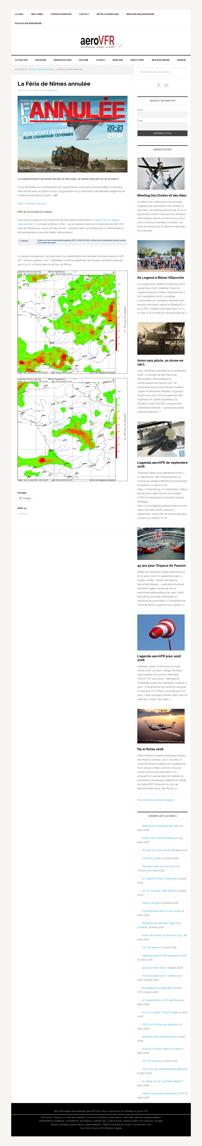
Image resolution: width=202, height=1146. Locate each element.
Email (140, 120)
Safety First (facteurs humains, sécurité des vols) (127, 1124)
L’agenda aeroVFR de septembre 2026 (164, 955)
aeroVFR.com (93, 1111)
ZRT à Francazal (151, 1061)
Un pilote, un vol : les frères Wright (161, 1081)
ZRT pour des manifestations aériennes (165, 1069)
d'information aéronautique (71, 1111)
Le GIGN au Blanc (152, 858)
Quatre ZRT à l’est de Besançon (160, 838)
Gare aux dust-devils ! (154, 967)
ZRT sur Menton (151, 947)
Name (140, 110)
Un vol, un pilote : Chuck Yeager (160, 1012)
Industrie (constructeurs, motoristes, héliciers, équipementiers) (129, 1117)
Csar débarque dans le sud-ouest (161, 910)
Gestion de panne (152, 902)
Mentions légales (113, 1128)
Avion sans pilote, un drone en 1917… (162, 935)
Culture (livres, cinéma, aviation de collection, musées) (135, 1121)
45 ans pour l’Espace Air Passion (161, 565)
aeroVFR (101, 41)
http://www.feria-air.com (32, 203)
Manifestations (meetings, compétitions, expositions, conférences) (72, 1121)
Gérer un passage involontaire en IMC (163, 1093)
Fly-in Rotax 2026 (150, 749)
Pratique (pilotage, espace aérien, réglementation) (76, 1124)
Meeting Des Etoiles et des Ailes (162, 195)
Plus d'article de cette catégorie (155, 799)
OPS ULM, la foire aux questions (160, 1024)
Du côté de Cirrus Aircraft (156, 850)
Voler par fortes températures (159, 1036)
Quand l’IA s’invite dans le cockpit (161, 1048)
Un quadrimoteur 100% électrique (161, 1000)
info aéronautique (76, 1117)
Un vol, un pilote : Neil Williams (159, 890)
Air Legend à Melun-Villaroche (160, 278)
